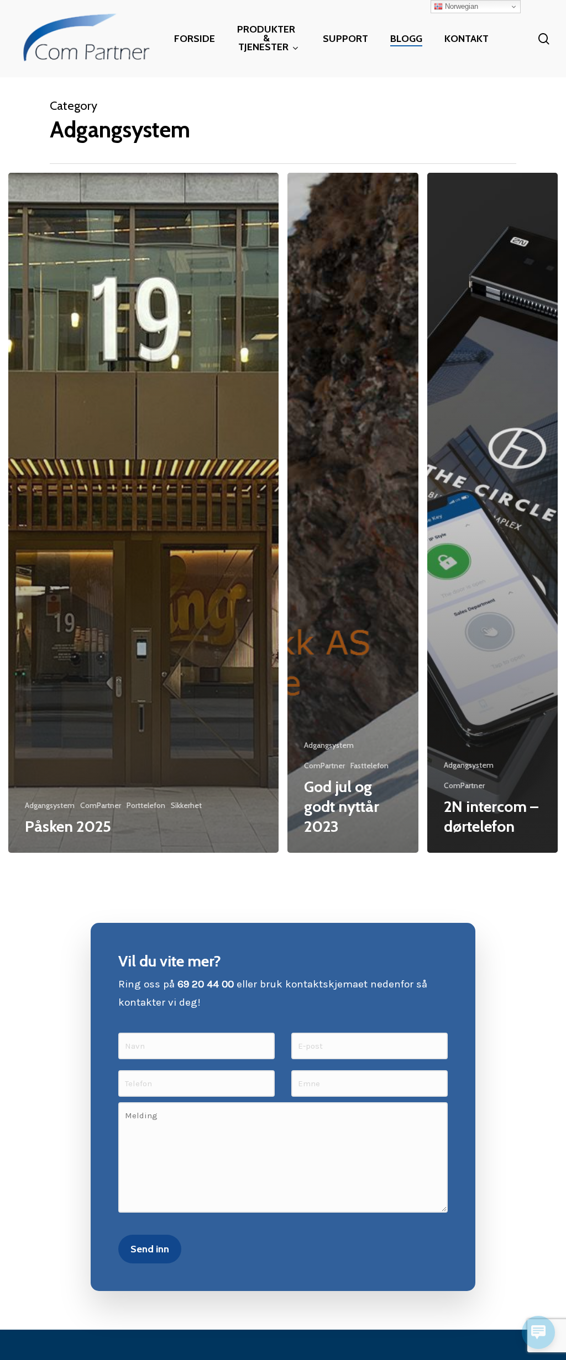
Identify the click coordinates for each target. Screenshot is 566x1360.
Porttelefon (146, 805)
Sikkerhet (186, 805)
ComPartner (100, 805)
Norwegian (460, 6)
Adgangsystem (50, 805)
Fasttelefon (369, 766)
